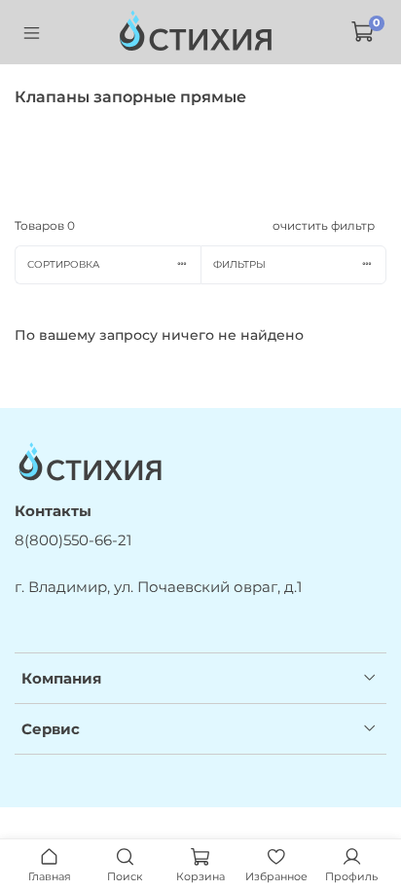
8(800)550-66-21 (73, 540)
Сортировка (63, 264)
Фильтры (239, 264)
